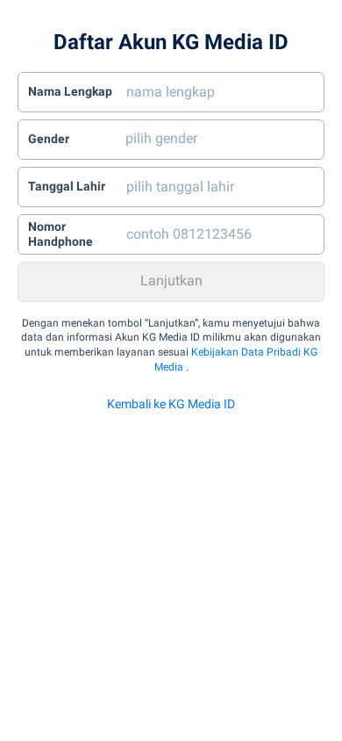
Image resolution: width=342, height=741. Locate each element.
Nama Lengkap (70, 91)
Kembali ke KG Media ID (171, 404)
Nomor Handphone (60, 234)
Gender (48, 139)
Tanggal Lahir (66, 186)
